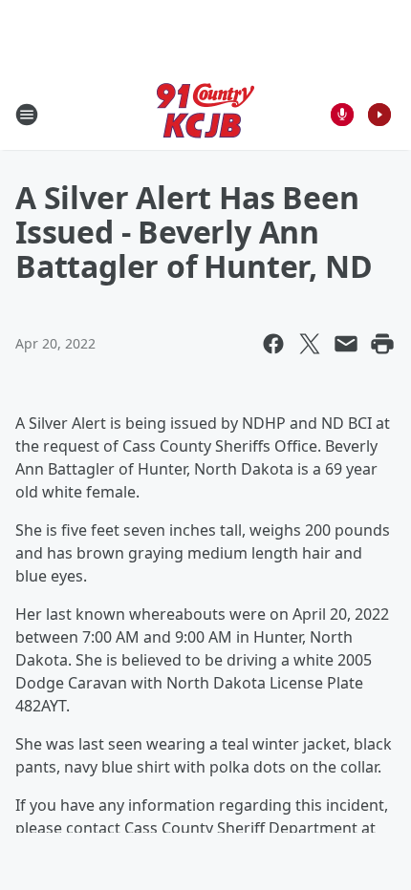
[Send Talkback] (342, 114)
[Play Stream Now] (379, 114)
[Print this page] (382, 343)
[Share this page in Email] (346, 343)
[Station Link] (205, 114)
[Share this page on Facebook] (273, 343)
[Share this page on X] (309, 343)
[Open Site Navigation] (26, 114)
